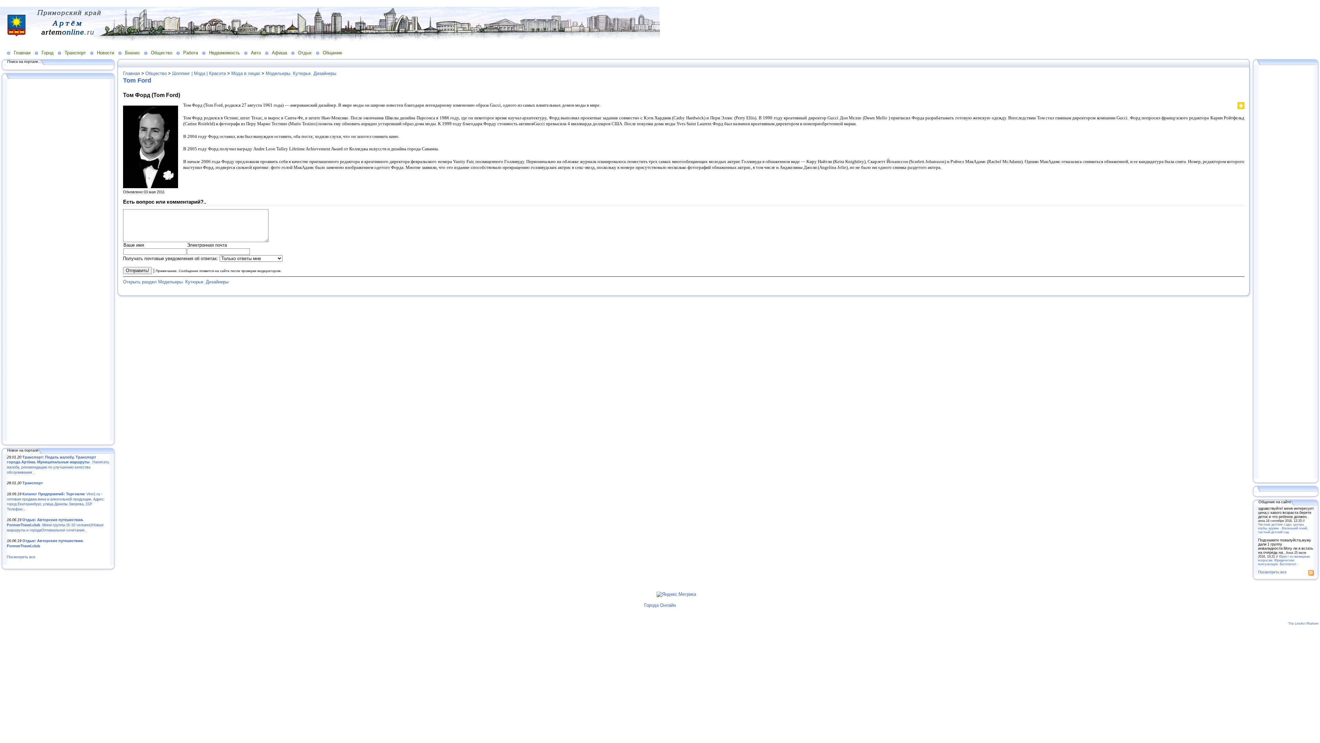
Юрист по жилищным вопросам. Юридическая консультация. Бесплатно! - (1284, 560)
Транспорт (75, 52)
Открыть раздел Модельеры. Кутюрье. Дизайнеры (176, 281)
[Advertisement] (58, 260)
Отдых (305, 52)
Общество (161, 52)
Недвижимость (224, 52)
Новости (105, 52)
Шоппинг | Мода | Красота (199, 73)
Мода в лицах (245, 73)
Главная (22, 52)
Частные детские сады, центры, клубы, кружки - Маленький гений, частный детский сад (1283, 528)
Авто (256, 52)
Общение (332, 52)
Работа (190, 52)
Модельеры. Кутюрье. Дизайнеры (301, 73)
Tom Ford (137, 80)
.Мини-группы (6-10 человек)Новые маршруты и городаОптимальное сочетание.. (55, 525)
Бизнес (132, 52)
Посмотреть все (21, 557)
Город (48, 52)
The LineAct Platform (1303, 623)
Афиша (279, 52)
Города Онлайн (660, 605)
